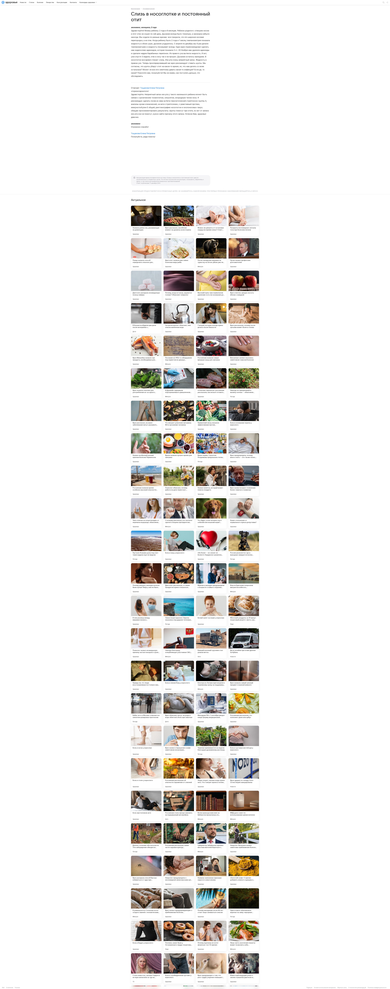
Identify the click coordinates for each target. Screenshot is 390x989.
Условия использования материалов (325, 987)
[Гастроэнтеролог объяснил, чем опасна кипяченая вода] (179, 318)
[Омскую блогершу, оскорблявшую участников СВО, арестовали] (179, 643)
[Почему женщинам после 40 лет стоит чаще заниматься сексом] (211, 903)
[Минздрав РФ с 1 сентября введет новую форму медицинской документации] (211, 708)
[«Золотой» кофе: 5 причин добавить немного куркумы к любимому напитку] (244, 871)
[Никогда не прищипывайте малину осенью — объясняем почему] (244, 383)
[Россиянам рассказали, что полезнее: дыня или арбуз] (244, 708)
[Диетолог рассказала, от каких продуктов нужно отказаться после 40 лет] (179, 578)
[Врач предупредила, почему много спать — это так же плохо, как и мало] (244, 448)
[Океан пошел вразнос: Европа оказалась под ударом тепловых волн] (179, 611)
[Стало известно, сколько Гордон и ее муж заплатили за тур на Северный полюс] (146, 968)
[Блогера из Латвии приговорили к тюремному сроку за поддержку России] (211, 676)
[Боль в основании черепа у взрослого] (244, 416)
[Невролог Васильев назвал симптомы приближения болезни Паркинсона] (244, 838)
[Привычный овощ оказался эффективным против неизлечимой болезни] (211, 416)
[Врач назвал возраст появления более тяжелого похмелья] (244, 481)
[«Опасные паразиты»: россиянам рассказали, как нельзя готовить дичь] (211, 383)
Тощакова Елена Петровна (152, 88)
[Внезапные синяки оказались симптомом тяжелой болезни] (244, 351)
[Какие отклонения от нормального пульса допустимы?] (244, 513)
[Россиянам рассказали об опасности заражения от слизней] (179, 773)
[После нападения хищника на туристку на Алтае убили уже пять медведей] (211, 253)
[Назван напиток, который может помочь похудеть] (211, 481)
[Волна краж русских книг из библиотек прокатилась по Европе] (211, 806)
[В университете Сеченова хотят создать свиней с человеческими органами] (146, 903)
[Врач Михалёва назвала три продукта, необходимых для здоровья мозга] (146, 351)
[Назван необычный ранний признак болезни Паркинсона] (146, 448)
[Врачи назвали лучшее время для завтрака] (179, 448)
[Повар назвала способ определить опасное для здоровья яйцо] (146, 253)
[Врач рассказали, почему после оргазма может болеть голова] (244, 318)
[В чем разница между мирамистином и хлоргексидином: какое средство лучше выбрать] (146, 611)
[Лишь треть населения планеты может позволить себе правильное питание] (244, 936)
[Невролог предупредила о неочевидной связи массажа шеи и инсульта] (179, 871)
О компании (9, 987)
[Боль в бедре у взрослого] (146, 936)
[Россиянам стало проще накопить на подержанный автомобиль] (179, 806)
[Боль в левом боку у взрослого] (179, 676)
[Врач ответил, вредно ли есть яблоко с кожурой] (244, 286)
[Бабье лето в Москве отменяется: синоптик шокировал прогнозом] (146, 708)
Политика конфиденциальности (377, 987)
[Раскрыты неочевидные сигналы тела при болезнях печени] (244, 221)
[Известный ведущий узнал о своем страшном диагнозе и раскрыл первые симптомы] (244, 968)
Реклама (17, 987)
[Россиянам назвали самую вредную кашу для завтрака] (211, 351)
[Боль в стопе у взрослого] (146, 773)
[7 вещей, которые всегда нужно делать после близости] (211, 318)
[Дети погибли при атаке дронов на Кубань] (244, 643)
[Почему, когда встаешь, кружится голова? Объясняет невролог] (179, 286)
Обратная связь (342, 987)
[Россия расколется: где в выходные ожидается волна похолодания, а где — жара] (244, 546)
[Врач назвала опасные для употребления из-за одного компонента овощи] (146, 383)
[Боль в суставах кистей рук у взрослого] (244, 741)
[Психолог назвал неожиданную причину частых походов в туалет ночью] (146, 643)
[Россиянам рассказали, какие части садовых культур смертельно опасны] (179, 838)
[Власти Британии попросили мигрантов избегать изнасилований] (244, 578)
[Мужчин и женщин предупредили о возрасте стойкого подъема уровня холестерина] (211, 578)
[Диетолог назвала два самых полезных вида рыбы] (179, 253)
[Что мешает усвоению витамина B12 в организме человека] (179, 416)
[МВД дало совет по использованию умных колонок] (244, 806)
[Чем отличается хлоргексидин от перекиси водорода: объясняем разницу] (146, 513)
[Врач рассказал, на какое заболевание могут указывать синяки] (146, 416)
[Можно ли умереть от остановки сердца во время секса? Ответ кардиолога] (211, 221)
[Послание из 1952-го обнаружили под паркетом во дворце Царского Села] (179, 351)
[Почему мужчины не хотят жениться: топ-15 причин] (211, 936)
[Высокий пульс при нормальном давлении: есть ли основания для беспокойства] (211, 286)
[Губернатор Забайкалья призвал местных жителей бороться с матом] (211, 838)
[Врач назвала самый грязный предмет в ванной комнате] (244, 676)
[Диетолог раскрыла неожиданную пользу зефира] (146, 286)
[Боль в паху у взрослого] (179, 546)
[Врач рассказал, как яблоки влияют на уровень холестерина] (179, 221)
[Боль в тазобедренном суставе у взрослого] (179, 968)
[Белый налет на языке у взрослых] (211, 611)
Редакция (309, 987)
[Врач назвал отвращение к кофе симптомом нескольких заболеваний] (179, 741)
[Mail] (3, 2)
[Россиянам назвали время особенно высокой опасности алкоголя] (146, 481)
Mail (3, 987)
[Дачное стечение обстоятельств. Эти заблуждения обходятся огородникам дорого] (146, 838)
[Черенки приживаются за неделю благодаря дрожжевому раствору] (211, 741)
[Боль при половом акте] (146, 806)
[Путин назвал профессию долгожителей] (244, 253)
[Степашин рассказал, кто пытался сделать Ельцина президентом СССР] (179, 513)
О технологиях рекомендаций (357, 987)
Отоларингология (148, 8)
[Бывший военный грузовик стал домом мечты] (211, 643)
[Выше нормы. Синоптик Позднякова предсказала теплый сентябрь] (211, 448)
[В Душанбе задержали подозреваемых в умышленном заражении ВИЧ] (179, 383)
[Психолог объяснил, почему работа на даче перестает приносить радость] (179, 481)
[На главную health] (10, 2)
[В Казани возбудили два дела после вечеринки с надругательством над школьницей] (146, 318)
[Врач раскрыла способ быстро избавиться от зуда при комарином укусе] (146, 871)
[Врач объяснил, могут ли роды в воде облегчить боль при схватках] (179, 708)
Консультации (135, 8)
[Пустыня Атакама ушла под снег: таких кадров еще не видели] (146, 546)
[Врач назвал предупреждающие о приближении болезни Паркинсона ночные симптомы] (179, 903)
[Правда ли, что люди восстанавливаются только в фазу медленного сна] (146, 676)
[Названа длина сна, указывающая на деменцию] (146, 221)
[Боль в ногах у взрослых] (146, 741)
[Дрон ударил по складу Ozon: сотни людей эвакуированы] (244, 773)
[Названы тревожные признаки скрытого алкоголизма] (211, 871)
